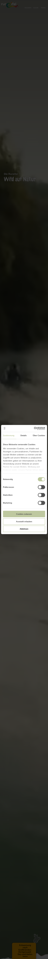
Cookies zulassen (24, 514)
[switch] (41, 487)
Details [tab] (23, 435)
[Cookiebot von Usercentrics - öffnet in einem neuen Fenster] (34, 428)
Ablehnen (24, 529)
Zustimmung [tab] (8, 435)
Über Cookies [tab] (39, 435)
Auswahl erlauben (24, 521)
